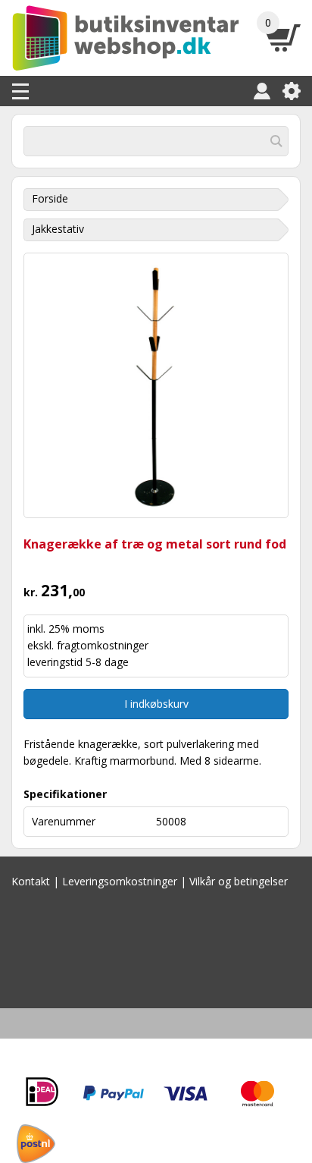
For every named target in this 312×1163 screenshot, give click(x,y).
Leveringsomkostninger (119, 881)
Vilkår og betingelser (238, 881)
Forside (50, 198)
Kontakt (30, 881)
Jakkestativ (58, 229)
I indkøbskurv (156, 703)
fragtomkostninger (102, 645)
